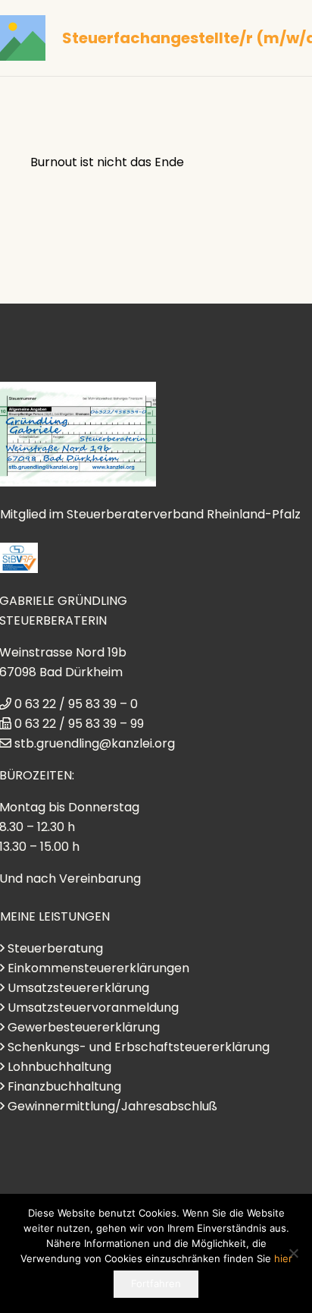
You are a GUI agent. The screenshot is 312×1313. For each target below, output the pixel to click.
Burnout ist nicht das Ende (107, 162)
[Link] (22, 38)
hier (283, 1258)
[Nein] (293, 1253)
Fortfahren (156, 1283)
